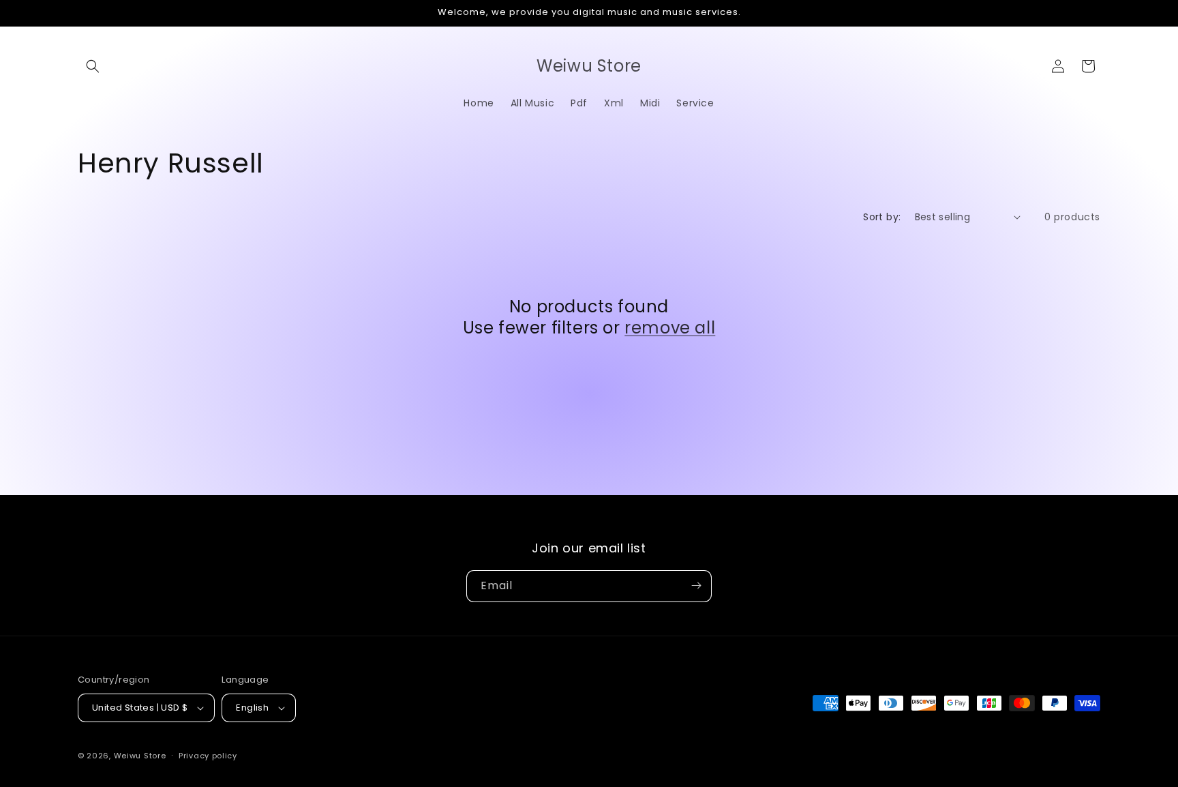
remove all (669, 327)
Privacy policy (208, 755)
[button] (93, 66)
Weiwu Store (140, 755)
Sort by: (882, 217)
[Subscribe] (696, 585)
